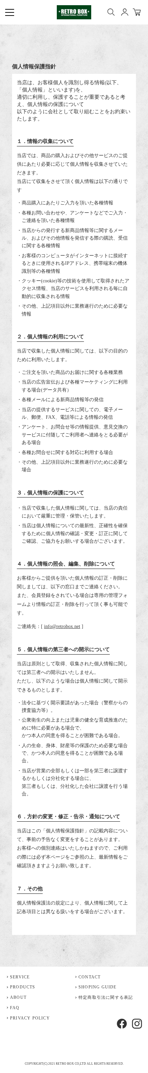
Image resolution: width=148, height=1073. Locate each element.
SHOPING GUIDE (97, 987)
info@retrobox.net (62, 626)
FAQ (15, 1007)
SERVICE (20, 977)
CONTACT (89, 977)
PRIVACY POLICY (30, 1018)
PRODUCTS (22, 987)
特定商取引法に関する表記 (105, 997)
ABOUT (18, 997)
